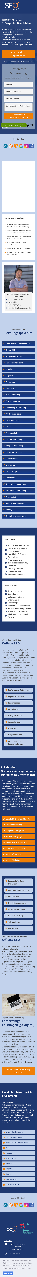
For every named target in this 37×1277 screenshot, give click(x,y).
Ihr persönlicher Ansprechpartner (18, 54)
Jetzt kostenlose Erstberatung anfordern (18, 116)
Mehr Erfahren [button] (26, 1268)
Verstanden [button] (8, 1273)
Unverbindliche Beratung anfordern (18, 1071)
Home (4, 61)
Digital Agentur (15, 61)
